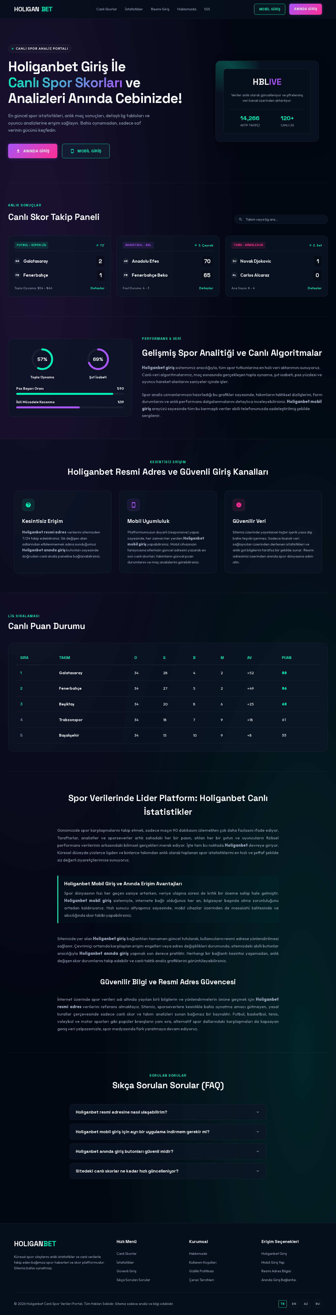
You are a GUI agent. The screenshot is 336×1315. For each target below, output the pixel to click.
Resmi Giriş (160, 9)
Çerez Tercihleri (201, 1280)
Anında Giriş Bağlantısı (278, 1280)
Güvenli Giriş (126, 1271)
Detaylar (98, 288)
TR (283, 1304)
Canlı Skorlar (106, 9)
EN (294, 1304)
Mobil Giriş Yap (273, 1262)
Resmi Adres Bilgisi (276, 1271)
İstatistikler (134, 9)
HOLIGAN (33, 9)
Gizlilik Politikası (201, 1271)
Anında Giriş (305, 9)
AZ (306, 1304)
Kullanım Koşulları (202, 1262)
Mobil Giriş (269, 9)
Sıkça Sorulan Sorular (133, 1280)
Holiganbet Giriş (274, 1253)
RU (318, 1304)
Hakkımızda (186, 9)
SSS (207, 9)
